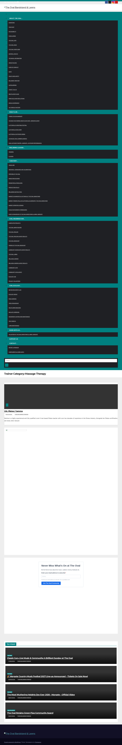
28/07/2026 (11, 697)
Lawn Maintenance (14, 325)
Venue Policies (13, 62)
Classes (11, 156)
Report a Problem (14, 347)
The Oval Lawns (13, 254)
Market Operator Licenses (16, 205)
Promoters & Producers (15, 183)
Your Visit (11, 27)
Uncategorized (11, 710)
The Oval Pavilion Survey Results (18, 236)
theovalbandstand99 (21, 414)
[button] (4, 357)
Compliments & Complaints (16, 352)
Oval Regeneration (16, 218)
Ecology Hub (12, 276)
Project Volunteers (14, 281)
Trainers (11, 152)
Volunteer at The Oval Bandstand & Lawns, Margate (23, 334)
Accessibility (12, 31)
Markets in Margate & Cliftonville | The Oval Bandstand (24, 196)
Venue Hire (12, 165)
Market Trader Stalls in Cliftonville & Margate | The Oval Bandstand (28, 201)
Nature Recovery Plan (15, 290)
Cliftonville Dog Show (15, 129)
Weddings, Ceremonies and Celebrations (20, 169)
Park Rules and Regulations (16, 98)
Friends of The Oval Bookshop (17, 245)
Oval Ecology (14, 285)
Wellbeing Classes (16, 147)
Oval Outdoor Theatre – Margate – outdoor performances (25, 143)
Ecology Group (13, 294)
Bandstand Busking (14, 178)
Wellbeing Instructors (15, 192)
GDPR (10, 71)
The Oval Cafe (12, 40)
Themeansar (38, 742)
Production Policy (14, 187)
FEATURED (10, 655)
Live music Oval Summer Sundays (18, 138)
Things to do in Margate (15, 116)
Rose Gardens (12, 298)
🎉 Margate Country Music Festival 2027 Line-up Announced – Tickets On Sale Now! (47, 676)
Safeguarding (13, 85)
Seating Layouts (13, 54)
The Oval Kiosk (13, 45)
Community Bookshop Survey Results (19, 249)
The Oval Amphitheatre (15, 227)
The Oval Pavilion (13, 232)
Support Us (13, 339)
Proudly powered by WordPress (12, 742)
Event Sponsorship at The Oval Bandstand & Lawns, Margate (25, 214)
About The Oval (15, 18)
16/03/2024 (9, 414)
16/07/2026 (11, 716)
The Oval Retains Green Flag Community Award (30, 713)
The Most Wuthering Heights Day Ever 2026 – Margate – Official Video (41, 694)
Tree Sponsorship (14, 303)
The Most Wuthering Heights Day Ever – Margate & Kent (24, 120)
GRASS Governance (14, 103)
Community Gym (13, 267)
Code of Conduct (14, 67)
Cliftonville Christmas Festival (18, 125)
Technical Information (15, 58)
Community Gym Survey (15, 272)
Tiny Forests (12, 321)
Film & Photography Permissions (18, 209)
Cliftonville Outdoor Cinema (17, 134)
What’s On (13, 112)
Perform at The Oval (14, 174)
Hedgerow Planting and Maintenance (19, 316)
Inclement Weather (14, 80)
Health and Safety (14, 76)
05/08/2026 (11, 679)
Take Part (13, 161)
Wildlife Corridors (14, 312)
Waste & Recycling (14, 94)
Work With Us (14, 330)
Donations (12, 22)
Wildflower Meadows (15, 307)
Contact (13, 343)
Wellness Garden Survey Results (18, 263)
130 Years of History (14, 107)
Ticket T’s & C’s (13, 89)
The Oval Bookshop (14, 241)
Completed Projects (14, 223)
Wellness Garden (13, 258)
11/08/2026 (11, 661)
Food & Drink (12, 36)
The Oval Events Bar (14, 49)
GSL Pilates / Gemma (13, 411)
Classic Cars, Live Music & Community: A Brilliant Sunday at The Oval (40, 658)
